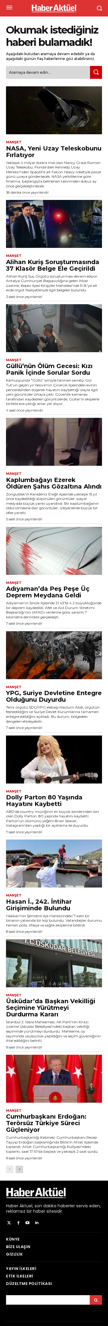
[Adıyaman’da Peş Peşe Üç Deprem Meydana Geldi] (54, 551)
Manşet (14, 142)
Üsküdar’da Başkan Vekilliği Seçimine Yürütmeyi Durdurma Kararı (50, 1007)
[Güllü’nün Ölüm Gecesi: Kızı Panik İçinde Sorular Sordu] (54, 328)
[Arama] (96, 1300)
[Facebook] (18, 1223)
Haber (12, 1206)
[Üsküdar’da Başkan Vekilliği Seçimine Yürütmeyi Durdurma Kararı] (54, 963)
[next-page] (19, 1169)
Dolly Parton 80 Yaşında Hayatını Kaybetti (44, 800)
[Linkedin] (37, 1223)
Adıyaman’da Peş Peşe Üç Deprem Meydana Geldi (47, 592)
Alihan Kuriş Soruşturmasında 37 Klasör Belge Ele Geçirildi (52, 265)
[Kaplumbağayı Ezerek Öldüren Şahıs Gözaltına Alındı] (54, 442)
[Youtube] (28, 1223)
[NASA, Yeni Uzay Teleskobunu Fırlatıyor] (54, 110)
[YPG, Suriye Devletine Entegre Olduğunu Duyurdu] (54, 655)
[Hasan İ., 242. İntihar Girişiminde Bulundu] (54, 863)
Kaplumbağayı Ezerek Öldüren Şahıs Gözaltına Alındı (54, 483)
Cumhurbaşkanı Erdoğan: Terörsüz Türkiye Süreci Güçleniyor (46, 1123)
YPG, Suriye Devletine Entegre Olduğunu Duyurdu (54, 696)
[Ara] (96, 72)
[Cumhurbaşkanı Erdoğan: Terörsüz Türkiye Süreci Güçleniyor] (54, 1079)
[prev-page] (10, 1169)
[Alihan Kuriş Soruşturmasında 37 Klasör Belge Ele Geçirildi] (54, 224)
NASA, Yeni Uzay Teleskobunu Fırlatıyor (53, 152)
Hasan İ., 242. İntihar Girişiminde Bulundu (39, 905)
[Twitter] (9, 1223)
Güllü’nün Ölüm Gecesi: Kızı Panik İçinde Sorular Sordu (49, 369)
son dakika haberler (54, 1206)
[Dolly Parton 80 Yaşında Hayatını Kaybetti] (54, 759)
